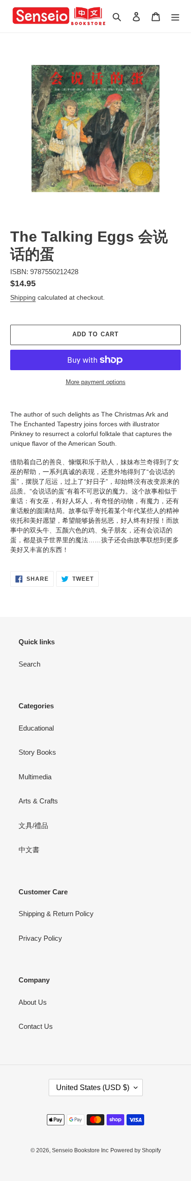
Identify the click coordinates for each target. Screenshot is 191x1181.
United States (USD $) (92, 1087)
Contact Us (36, 1026)
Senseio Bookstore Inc (80, 1150)
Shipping (23, 297)
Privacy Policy (40, 938)
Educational (36, 728)
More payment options (96, 382)
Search (29, 664)
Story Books (37, 752)
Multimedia (35, 777)
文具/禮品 (33, 825)
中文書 (29, 850)
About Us (33, 1002)
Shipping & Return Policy (56, 914)
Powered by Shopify (135, 1150)
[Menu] (175, 16)
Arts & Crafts (38, 801)
